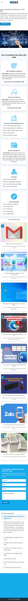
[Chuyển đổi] (2, 516)
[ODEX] (14, 2)
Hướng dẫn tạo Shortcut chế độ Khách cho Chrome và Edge (14, 304)
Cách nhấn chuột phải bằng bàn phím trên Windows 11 (14, 395)
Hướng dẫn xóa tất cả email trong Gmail (14, 243)
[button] (2, 2)
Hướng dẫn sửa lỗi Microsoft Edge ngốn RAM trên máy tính (14, 335)
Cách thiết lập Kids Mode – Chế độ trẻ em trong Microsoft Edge (14, 274)
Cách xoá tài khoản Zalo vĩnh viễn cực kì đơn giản (14, 424)
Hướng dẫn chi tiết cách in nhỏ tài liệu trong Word (14, 454)
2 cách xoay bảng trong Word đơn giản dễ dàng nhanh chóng (14, 365)
